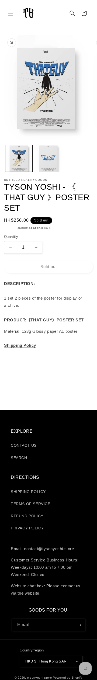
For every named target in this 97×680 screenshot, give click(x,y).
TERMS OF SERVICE (30, 504)
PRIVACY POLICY (27, 528)
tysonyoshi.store (39, 677)
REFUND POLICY (27, 516)
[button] (11, 13)
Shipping (10, 227)
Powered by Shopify (67, 677)
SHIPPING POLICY (28, 492)
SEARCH (19, 458)
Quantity (11, 237)
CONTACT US (24, 445)
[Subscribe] (79, 625)
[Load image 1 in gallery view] (18, 158)
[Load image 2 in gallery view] (48, 158)
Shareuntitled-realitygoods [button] (34, 358)
